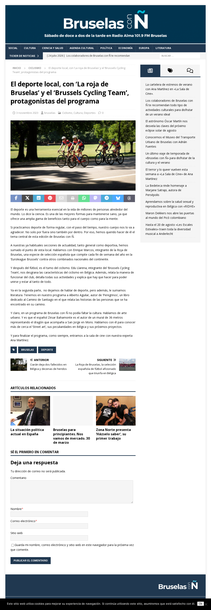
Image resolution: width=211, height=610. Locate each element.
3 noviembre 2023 (27, 113)
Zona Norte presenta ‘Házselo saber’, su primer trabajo (113, 434)
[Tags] (170, 71)
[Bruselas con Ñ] (105, 42)
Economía (125, 48)
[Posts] (150, 71)
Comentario (18, 478)
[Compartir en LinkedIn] (38, 198)
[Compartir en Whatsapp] (84, 198)
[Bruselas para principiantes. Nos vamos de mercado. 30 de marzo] (73, 411)
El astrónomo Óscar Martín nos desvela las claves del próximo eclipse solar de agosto (166, 125)
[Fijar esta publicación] (50, 198)
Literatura (163, 48)
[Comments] (190, 71)
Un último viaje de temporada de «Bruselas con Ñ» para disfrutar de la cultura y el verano (170, 158)
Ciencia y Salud (52, 48)
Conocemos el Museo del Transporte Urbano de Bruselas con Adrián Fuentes (170, 141)
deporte (47, 350)
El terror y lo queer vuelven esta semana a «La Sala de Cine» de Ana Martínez (169, 174)
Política (106, 48)
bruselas (49, 113)
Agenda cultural (82, 48)
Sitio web (17, 533)
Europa (144, 48)
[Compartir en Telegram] (106, 198)
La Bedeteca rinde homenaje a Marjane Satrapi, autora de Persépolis (166, 190)
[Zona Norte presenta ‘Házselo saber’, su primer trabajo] (116, 411)
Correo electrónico (23, 521)
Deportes (90, 113)
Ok (200, 603)
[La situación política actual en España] (30, 411)
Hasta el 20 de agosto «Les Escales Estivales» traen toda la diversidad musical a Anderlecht (169, 229)
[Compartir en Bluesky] (118, 198)
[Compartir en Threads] (129, 198)
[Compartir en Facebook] (16, 198)
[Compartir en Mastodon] (95, 198)
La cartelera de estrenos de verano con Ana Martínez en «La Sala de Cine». (168, 89)
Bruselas (27, 350)
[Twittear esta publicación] (27, 198)
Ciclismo (67, 113)
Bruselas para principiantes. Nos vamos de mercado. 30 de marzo (71, 436)
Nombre (16, 509)
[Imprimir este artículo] (72, 198)
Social (13, 48)
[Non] (206, 604)
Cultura (30, 48)
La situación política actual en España (27, 431)
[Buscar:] (179, 55)
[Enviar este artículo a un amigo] (61, 198)
